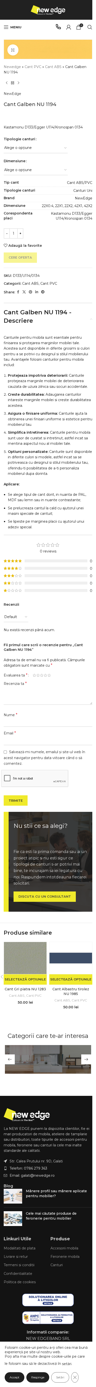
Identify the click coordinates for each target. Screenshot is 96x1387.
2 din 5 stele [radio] (38, 675)
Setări (60, 1377)
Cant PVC (33, 67)
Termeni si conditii (19, 1265)
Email (10, 733)
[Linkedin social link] (37, 292)
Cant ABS (53, 67)
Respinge (37, 1377)
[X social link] (24, 292)
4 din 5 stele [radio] (45, 675)
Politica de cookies (20, 1282)
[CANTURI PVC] (19, 1059)
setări (66, 1364)
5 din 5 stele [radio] (49, 675)
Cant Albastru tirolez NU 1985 (70, 991)
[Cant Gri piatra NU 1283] (25, 958)
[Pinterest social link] (30, 292)
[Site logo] (48, 9)
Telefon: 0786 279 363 (28, 1168)
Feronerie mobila (65, 1256)
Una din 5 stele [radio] (34, 675)
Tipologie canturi (19, 139)
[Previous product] (7, 83)
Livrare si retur (16, 1256)
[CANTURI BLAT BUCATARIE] (76, 1059)
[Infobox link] (58, 27)
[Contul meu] (69, 27)
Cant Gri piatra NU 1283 (25, 989)
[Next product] (18, 83)
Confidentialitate (18, 1273)
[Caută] (90, 27)
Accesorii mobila (64, 1248)
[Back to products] (13, 83)
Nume (10, 714)
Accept (14, 1377)
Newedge (12, 67)
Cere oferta (20, 257)
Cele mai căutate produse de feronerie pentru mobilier (51, 1216)
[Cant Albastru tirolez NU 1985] (70, 958)
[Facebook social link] (18, 292)
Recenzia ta (15, 683)
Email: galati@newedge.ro (32, 1175)
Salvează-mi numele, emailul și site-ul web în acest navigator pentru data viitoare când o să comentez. (44, 758)
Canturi (56, 1265)
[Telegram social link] (43, 292)
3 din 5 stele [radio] (42, 675)
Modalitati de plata (19, 1248)
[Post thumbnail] (13, 1196)
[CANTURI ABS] (47, 1059)
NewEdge (12, 93)
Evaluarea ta (16, 675)
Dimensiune (14, 161)
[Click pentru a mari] (12, 49)
